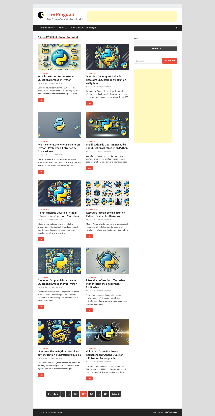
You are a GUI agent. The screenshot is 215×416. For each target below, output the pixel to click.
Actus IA (63, 28)
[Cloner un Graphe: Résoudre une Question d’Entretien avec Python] (59, 261)
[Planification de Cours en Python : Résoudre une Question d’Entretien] (59, 193)
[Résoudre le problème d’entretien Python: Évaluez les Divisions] (107, 193)
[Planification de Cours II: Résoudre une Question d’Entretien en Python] (107, 125)
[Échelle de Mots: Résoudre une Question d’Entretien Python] (59, 57)
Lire (40, 99)
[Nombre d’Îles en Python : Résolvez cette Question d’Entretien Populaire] (59, 332)
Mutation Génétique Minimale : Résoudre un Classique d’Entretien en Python (106, 80)
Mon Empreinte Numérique (83, 28)
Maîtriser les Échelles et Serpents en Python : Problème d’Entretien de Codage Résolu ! (59, 148)
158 (76, 394)
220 (106, 394)
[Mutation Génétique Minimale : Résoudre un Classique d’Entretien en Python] (107, 57)
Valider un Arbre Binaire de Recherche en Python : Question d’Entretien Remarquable (104, 355)
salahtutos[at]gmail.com (167, 412)
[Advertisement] (132, 16)
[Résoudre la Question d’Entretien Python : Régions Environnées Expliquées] (107, 261)
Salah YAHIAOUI (57, 83)
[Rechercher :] (155, 61)
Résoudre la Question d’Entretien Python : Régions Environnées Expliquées (105, 284)
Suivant (115, 394)
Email (136, 39)
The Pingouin (61, 14)
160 (91, 394)
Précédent (53, 394)
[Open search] (176, 28)
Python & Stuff (47, 28)
